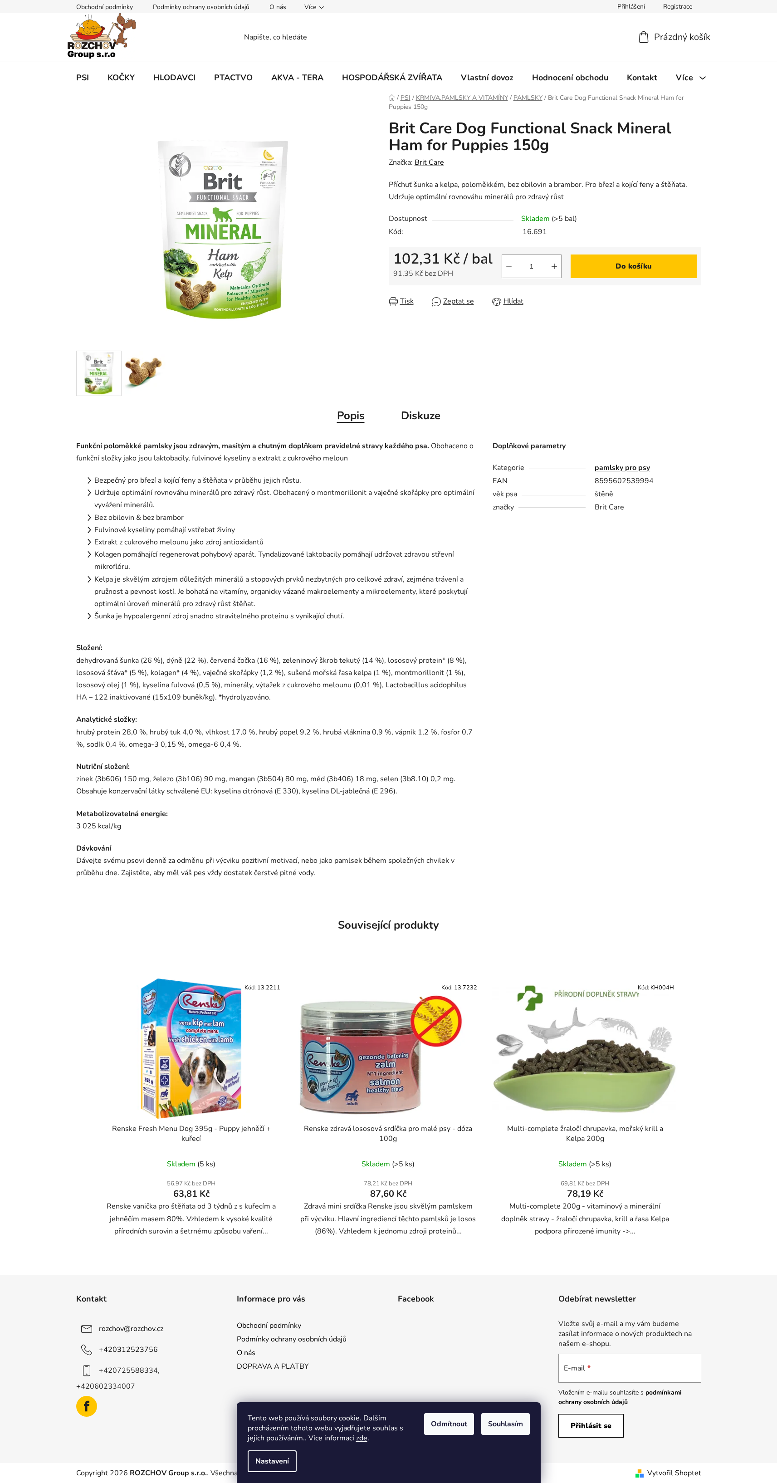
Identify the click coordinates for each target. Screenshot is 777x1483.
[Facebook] (86, 1406)
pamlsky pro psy (622, 468)
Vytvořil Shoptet (674, 1473)
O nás (277, 7)
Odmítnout (449, 1424)
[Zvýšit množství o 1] (554, 266)
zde (361, 1438)
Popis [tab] (351, 415)
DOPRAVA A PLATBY (273, 1366)
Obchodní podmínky (104, 7)
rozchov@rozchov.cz (131, 1329)
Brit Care (429, 162)
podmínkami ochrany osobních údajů (620, 1397)
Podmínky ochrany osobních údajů (201, 7)
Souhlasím (505, 1424)
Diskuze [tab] (420, 415)
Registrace (677, 6)
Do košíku (634, 266)
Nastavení (272, 1461)
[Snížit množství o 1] (509, 266)
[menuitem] (82, 77)
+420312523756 (128, 1350)
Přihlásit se (591, 1426)
